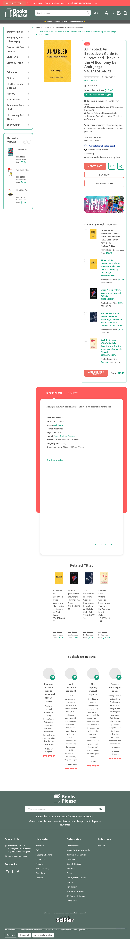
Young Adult (13, 124)
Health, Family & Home (15, 85)
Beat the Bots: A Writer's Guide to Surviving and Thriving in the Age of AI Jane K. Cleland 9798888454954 (104, 605)
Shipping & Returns (44, 855)
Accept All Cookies (43, 935)
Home (39, 27)
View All (101, 845)
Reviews (73, 393)
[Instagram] (7, 871)
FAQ (37, 850)
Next (29, 142)
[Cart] (125, 13)
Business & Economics (15, 49)
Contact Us (40, 859)
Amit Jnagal (58, 425)
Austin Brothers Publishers (65, 436)
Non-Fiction (13, 99)
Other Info (40, 873)
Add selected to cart (96, 373)
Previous (25, 142)
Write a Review (91, 80)
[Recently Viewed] (119, 13)
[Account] (106, 13)
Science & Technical (15, 107)
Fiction (10, 78)
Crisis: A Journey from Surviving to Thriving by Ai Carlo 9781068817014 (74, 599)
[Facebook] (18, 871)
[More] (28, 31)
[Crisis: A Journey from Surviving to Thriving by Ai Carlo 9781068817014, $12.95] (74, 578)
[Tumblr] (12, 871)
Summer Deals (15, 31)
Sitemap (39, 877)
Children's (12, 56)
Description (54, 393)
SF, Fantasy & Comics (15, 116)
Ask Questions (104, 183)
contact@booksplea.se (17, 856)
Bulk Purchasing (42, 868)
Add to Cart (23, 165)
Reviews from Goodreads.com (105, 545)
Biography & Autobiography (15, 39)
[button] (104, 204)
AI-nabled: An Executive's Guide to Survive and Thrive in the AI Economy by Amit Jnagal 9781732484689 (59, 605)
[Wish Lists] (112, 13)
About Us (40, 845)
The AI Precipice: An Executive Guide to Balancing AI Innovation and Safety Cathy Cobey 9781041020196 (111, 319)
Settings (11, 935)
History (11, 93)
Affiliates (40, 864)
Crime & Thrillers (15, 64)
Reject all (24, 935)
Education (12, 72)
